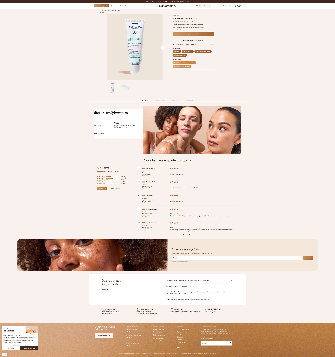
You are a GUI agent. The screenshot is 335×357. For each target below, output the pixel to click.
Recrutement (181, 345)
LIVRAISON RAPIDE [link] (111, 309)
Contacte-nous (182, 332)
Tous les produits (157, 341)
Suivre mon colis (182, 337)
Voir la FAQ (104, 289)
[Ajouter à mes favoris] (159, 17)
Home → (99, 10)
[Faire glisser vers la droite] (163, 48)
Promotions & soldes (158, 338)
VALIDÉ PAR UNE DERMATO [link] (148, 309)
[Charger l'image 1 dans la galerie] (112, 87)
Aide (178, 347)
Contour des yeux (106, 10)
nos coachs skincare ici (193, 312)
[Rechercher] (197, 6)
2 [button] (185, 234)
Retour (101, 12)
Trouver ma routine (103, 335)
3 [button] (187, 234)
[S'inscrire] (230, 343)
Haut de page (297, 353)
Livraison (180, 334)
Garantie (179, 339)
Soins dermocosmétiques (158, 335)
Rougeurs (176, 51)
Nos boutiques (181, 342)
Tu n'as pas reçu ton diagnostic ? (100, 339)
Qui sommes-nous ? (183, 329)
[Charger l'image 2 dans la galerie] (125, 87)
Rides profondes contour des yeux (185, 62)
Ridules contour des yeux (183, 66)
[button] (114, 6)
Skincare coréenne (158, 332)
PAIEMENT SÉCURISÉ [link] (214, 309)
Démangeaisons (187, 51)
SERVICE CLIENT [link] (179, 309)
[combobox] (203, 6)
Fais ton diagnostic (158, 329)
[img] (202, 168)
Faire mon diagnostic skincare (193, 40)
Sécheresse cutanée (180, 55)
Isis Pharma (176, 15)
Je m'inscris (308, 258)
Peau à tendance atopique (203, 51)
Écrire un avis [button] (102, 188)
